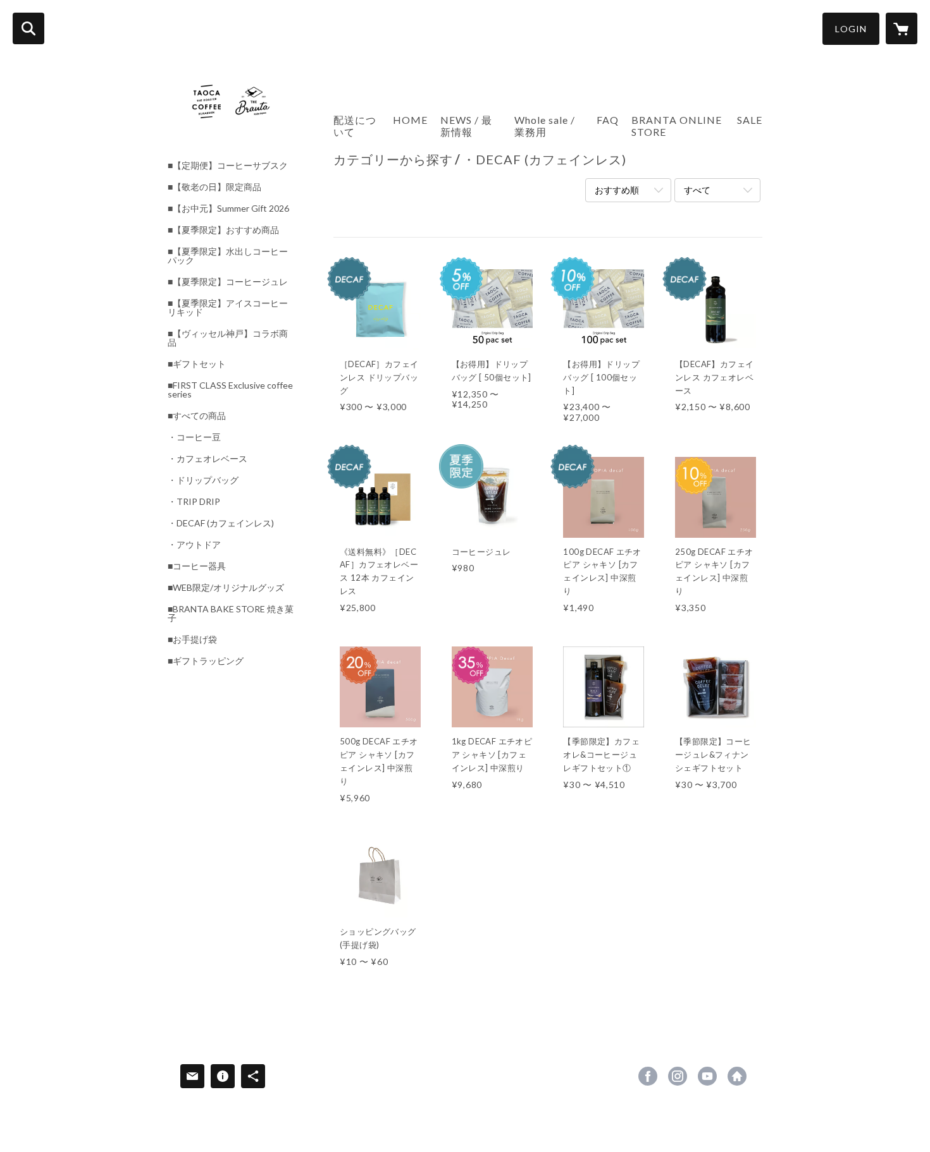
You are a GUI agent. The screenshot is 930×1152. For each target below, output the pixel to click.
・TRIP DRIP (194, 501)
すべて (697, 190)
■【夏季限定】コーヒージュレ (228, 281)
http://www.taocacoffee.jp (737, 1076)
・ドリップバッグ (203, 480)
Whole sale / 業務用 (544, 126)
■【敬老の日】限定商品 (214, 187)
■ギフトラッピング (206, 661)
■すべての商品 (197, 415)
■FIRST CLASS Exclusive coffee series (230, 390)
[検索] (28, 28)
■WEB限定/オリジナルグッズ (226, 587)
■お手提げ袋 (192, 639)
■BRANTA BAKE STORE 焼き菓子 (231, 613)
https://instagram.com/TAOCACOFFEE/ (677, 1076)
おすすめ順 (617, 190)
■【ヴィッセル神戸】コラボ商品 (228, 338)
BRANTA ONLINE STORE (676, 126)
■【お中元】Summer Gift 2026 (228, 208)
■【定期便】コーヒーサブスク (228, 165)
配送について (354, 126)
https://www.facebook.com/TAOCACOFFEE (647, 1076)
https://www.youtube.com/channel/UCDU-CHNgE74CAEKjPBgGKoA (707, 1076)
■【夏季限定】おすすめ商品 (223, 230)
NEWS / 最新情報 (466, 126)
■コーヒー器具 (197, 566)
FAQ (608, 120)
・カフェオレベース (207, 458)
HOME (410, 120)
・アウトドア (194, 544)
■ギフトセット (197, 364)
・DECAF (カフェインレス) (221, 523)
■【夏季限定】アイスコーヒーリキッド (228, 308)
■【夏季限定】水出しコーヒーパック (228, 256)
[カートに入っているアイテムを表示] (901, 28)
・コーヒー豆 (194, 437)
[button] (850, 29)
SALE (749, 120)
